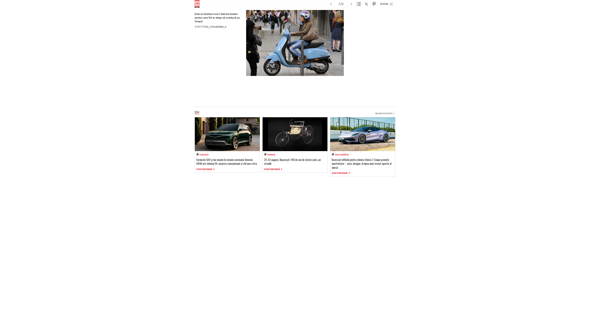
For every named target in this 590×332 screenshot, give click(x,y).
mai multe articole (383, 113)
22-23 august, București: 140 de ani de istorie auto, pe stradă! (292, 162)
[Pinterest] (374, 4)
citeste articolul (204, 169)
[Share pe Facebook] (358, 4)
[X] (366, 4)
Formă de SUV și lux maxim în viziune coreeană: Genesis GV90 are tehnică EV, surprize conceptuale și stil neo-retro (226, 162)
